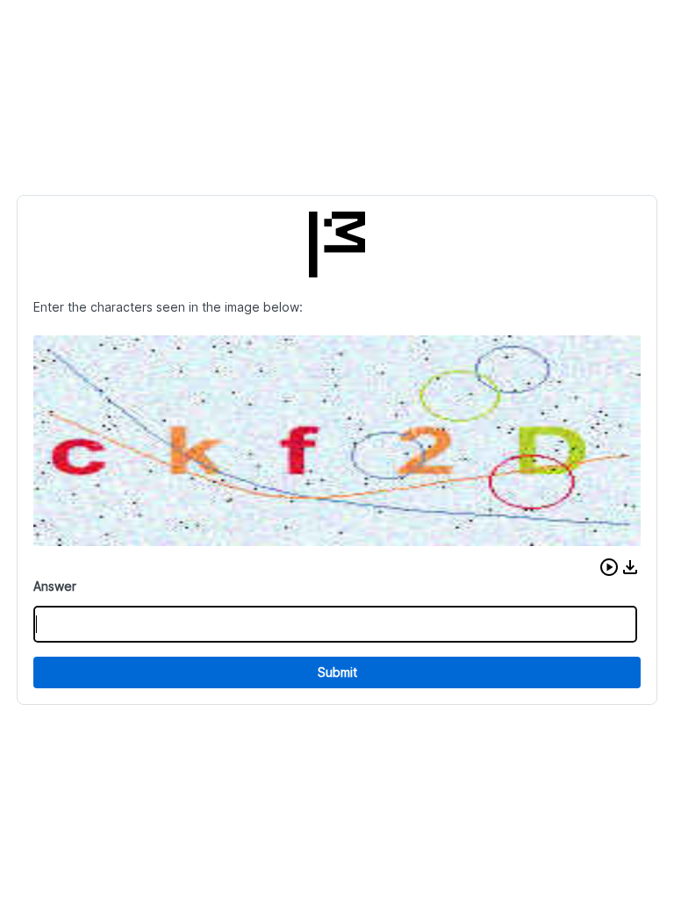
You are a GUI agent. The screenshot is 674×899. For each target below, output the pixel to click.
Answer (54, 586)
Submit (337, 672)
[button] (609, 567)
